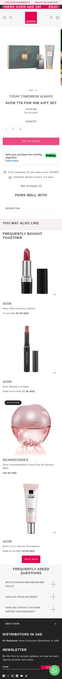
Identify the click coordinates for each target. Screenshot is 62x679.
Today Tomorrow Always (31, 96)
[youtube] (21, 676)
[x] (8, 675)
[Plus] (20, 129)
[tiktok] (26, 676)
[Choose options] (54, 294)
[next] (36, 90)
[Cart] (57, 17)
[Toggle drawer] (4, 18)
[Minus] (6, 129)
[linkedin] (17, 676)
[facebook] (4, 676)
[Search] (11, 17)
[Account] (51, 17)
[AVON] (31, 17)
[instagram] (12, 676)
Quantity (31, 121)
